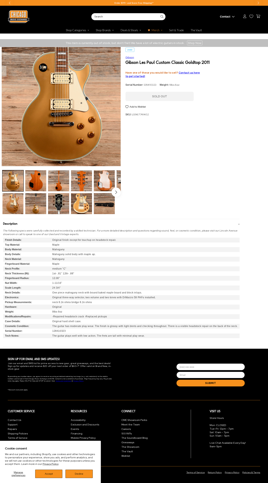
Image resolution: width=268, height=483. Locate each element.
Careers (126, 429)
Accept (49, 473)
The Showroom (130, 447)
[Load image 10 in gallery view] (104, 203)
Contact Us (14, 420)
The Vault (127, 451)
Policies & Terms (251, 472)
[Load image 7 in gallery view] (81, 180)
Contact (225, 16)
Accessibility (78, 420)
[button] (121, 224)
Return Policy (215, 472)
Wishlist (125, 456)
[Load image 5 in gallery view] (58, 180)
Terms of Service (18, 438)
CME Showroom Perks (134, 420)
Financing (76, 433)
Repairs (12, 429)
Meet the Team (130, 424)
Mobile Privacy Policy (83, 438)
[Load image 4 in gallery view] (35, 203)
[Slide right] (116, 192)
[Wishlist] (251, 16)
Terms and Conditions (63, 381)
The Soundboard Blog (134, 438)
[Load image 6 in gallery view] (58, 203)
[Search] (162, 16)
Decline (79, 473)
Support (13, 424)
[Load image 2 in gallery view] (13, 203)
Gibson (129, 57)
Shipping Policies (18, 433)
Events (75, 429)
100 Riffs (126, 433)
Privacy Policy (51, 464)
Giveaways (127, 442)
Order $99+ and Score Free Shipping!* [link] (134, 3)
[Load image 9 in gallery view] (104, 180)
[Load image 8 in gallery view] (81, 203)
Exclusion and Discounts (85, 424)
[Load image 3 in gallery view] (35, 180)
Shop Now (194, 43)
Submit (210, 383)
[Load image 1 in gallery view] (13, 180)
